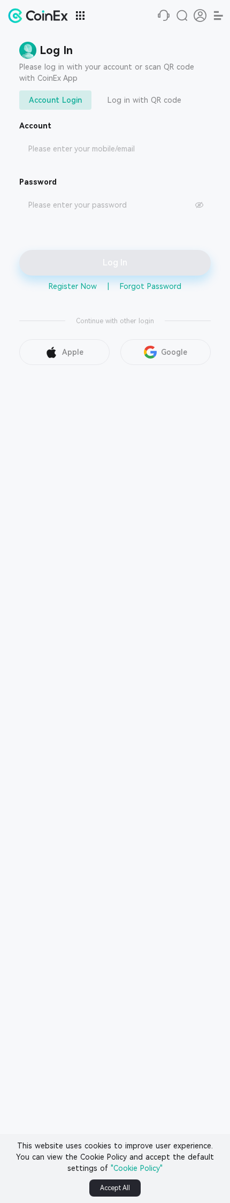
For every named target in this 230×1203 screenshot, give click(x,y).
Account (35, 125)
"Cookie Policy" (137, 1168)
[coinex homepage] (40, 15)
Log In (115, 262)
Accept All (115, 1188)
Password (38, 182)
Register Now (73, 286)
